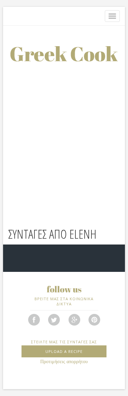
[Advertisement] (64, 129)
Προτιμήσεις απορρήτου (64, 361)
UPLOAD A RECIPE (64, 351)
